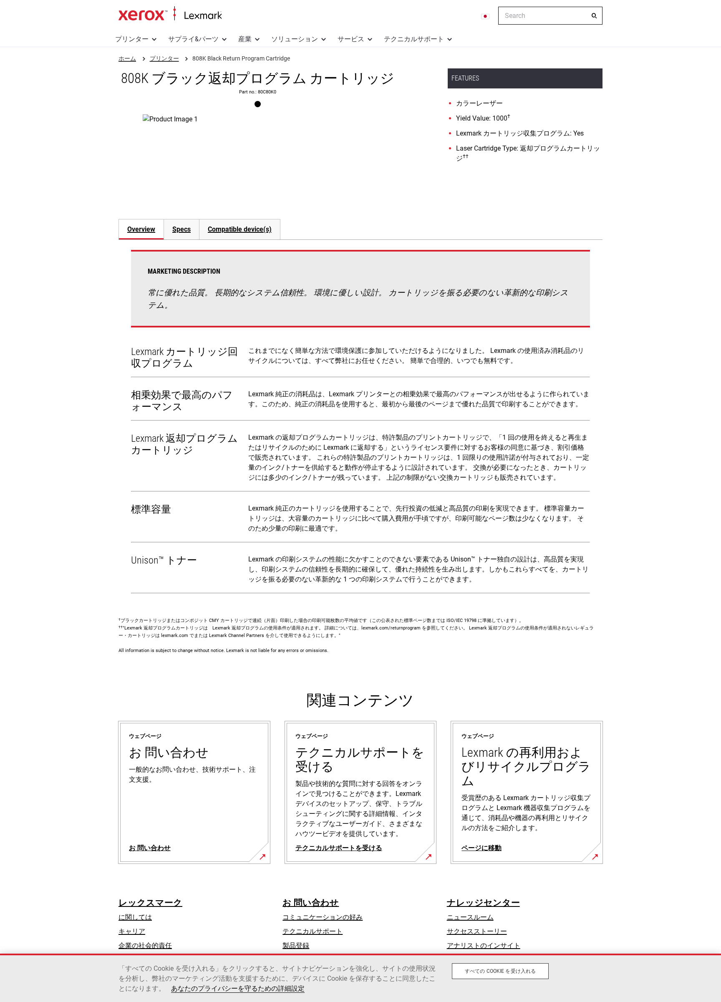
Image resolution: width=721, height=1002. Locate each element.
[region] (360, 978)
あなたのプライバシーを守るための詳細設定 (238, 988)
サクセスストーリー (477, 931)
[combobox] (550, 16)
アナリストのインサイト (483, 945)
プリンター (132, 39)
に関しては (135, 917)
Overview (141, 229)
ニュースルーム (470, 917)
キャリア (131, 931)
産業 (245, 39)
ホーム (170, 14)
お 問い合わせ (310, 903)
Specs (181, 229)
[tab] (141, 229)
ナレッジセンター (483, 903)
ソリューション (294, 39)
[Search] (594, 16)
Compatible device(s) (240, 229)
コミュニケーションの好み (322, 917)
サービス (351, 39)
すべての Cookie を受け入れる (500, 971)
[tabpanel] (360, 423)
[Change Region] (486, 16)
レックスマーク (150, 903)
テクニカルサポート (414, 39)
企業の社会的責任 (145, 945)
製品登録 (295, 945)
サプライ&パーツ (193, 39)
